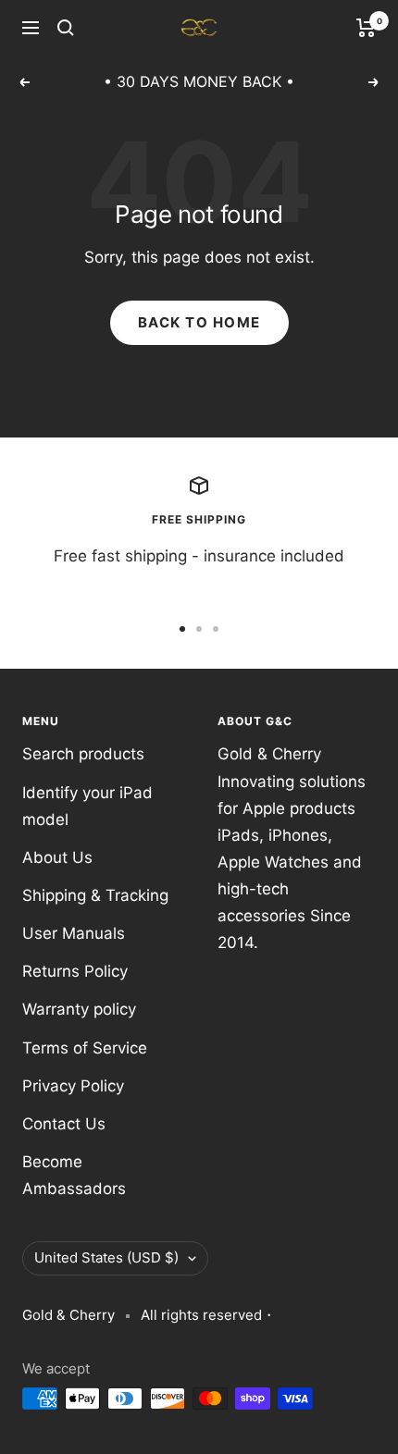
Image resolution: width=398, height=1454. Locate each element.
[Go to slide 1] (182, 629)
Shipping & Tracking (95, 895)
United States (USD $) (106, 1257)
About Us (57, 857)
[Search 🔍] (65, 27)
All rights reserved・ (208, 1315)
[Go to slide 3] (215, 629)
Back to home (199, 322)
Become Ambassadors (74, 1175)
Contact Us (64, 1124)
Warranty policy (79, 1009)
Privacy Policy (73, 1086)
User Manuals (73, 933)
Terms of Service (84, 1048)
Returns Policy (75, 971)
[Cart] (366, 27)
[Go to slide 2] (199, 629)
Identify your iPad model (87, 806)
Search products (83, 754)
